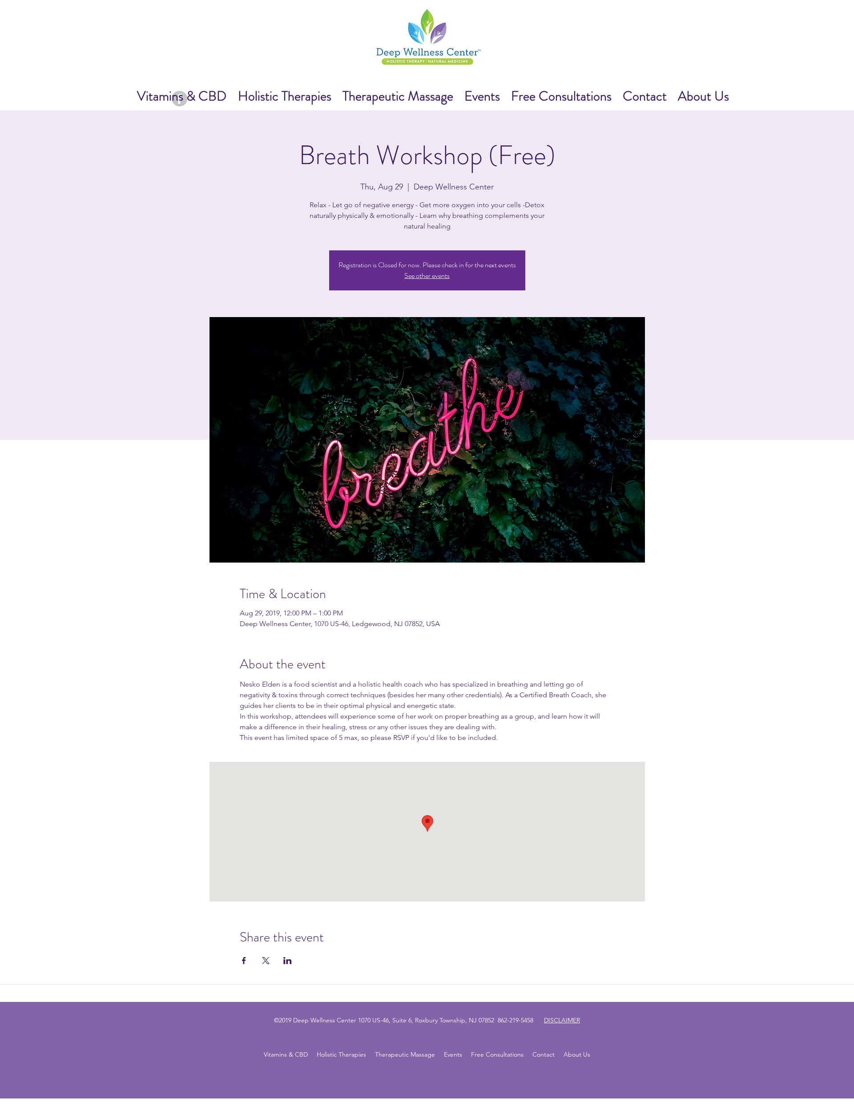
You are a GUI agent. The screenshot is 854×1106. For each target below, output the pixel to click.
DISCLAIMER (562, 1020)
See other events (427, 275)
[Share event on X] (266, 960)
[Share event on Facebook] (244, 960)
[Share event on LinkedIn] (287, 960)
